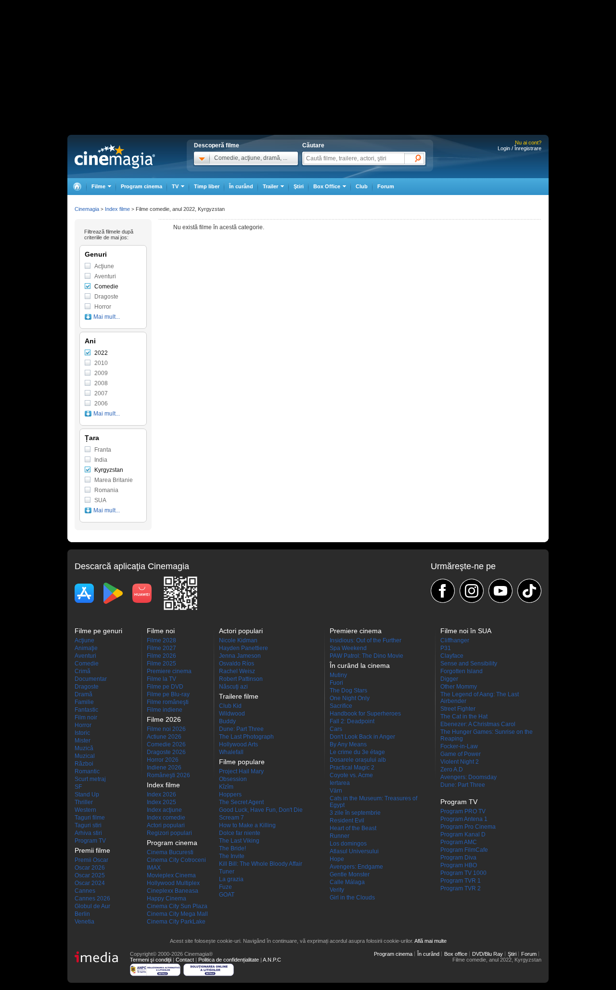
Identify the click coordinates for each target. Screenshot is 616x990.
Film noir (86, 717)
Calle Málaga (347, 882)
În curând (241, 186)
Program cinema (141, 186)
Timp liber (206, 186)
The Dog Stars (348, 690)
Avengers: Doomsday (468, 777)
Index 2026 (161, 794)
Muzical (85, 756)
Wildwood (232, 713)
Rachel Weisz (237, 671)
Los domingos (348, 843)
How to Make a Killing (247, 825)
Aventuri (105, 276)
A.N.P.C (272, 960)
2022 (101, 353)
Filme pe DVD (165, 686)
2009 (101, 373)
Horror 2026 (163, 759)
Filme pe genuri (98, 631)
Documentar (91, 679)
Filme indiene (164, 709)
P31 (445, 648)
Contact (185, 960)
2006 (101, 403)
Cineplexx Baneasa (172, 890)
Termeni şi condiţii (150, 960)
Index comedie (166, 817)
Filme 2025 (161, 663)
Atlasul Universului (354, 851)
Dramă (83, 694)
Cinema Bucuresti (170, 852)
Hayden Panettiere (243, 648)
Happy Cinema (166, 898)
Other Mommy (458, 686)
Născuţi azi (233, 686)
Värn (336, 790)
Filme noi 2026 (166, 729)
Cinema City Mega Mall (177, 914)
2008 (101, 383)
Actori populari (166, 825)
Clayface (451, 655)
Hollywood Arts (238, 744)
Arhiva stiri (88, 833)
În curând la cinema (360, 665)
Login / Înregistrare (519, 148)
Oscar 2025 (90, 875)
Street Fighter (457, 708)
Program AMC (458, 842)
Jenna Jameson (240, 655)
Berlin (82, 914)
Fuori (336, 682)
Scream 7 (231, 817)
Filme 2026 (161, 655)
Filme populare (242, 762)
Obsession (233, 779)
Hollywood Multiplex (173, 883)
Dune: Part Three (241, 729)
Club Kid (230, 706)
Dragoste (106, 296)
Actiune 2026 (164, 736)
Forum (385, 186)
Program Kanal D (463, 834)
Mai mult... (106, 316)
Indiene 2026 (164, 767)
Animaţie (86, 648)
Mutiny (338, 675)
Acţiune (104, 266)
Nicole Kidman (238, 640)
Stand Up (87, 794)
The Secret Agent (241, 802)
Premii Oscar (91, 860)
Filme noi (161, 631)
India (100, 459)
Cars (336, 729)
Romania (106, 490)
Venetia (84, 921)
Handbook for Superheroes (365, 713)
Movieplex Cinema (171, 875)
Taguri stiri (88, 825)
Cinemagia (87, 209)
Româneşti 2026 (168, 775)
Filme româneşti (168, 702)
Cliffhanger (454, 640)
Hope (337, 859)
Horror (102, 306)
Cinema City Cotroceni (176, 860)
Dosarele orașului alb (358, 759)
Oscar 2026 (90, 867)
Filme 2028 (161, 640)
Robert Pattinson (241, 679)
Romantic (87, 771)
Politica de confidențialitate (228, 960)
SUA (100, 500)
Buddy (227, 721)
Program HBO (458, 865)
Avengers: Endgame (356, 866)
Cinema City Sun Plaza (177, 906)
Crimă (82, 671)
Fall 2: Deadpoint (352, 721)
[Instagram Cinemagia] (472, 591)
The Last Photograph (246, 736)
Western (85, 810)
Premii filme (92, 850)
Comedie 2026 (166, 744)
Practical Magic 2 (352, 767)
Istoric (82, 732)
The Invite (231, 856)
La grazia (231, 879)
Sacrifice (341, 706)
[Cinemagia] (77, 186)
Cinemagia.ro (115, 156)
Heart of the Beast (353, 828)
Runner (339, 836)
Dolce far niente (239, 833)
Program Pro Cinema (468, 826)
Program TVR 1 (460, 880)
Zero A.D (451, 769)
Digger (449, 679)
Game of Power (460, 754)
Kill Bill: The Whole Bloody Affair (260, 863)
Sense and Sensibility (468, 663)
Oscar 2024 (90, 883)
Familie (84, 702)
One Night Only (350, 698)
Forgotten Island (461, 671)
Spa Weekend (348, 648)
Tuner (226, 871)
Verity (337, 889)
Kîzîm (226, 786)
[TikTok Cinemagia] (529, 591)
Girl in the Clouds (352, 897)
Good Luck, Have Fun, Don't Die (261, 810)
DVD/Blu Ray (487, 954)
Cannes (85, 890)
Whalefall (231, 752)
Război (84, 763)
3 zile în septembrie (355, 812)
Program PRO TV (463, 811)
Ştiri (299, 186)
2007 (101, 393)
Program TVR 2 (460, 888)
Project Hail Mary (241, 771)
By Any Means (348, 744)
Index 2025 (161, 802)
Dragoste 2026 (166, 752)
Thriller (84, 802)
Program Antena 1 (464, 819)
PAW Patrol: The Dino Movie (366, 655)
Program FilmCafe (464, 850)
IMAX (154, 867)
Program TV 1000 (463, 873)
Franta (102, 449)
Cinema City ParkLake (176, 921)
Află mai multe (430, 941)
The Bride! (232, 848)
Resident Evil (347, 820)
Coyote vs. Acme (351, 775)
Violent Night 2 (459, 761)
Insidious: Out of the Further (365, 640)
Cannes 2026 (92, 898)
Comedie (106, 286)
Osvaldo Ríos (236, 663)
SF (78, 786)
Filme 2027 (161, 648)
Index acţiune (164, 810)
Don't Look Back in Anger (362, 736)
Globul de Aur (92, 906)
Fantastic (86, 709)
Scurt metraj (90, 779)
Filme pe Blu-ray (168, 694)
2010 (101, 363)
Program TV (90, 840)
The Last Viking (239, 840)
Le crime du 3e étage (357, 752)
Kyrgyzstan (108, 470)
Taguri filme (90, 817)
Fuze (225, 887)
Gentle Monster (350, 874)
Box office (455, 954)
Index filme (117, 209)
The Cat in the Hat (464, 716)
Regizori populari (169, 833)
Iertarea (340, 783)
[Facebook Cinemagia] (443, 591)
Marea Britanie (113, 480)
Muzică (84, 748)
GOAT (226, 894)
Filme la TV (161, 679)
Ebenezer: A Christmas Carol (477, 724)
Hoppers (230, 794)
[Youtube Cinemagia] (500, 591)
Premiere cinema (169, 671)
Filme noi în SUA (465, 631)
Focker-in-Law (459, 746)
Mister (82, 740)
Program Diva (458, 857)
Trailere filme (238, 696)
